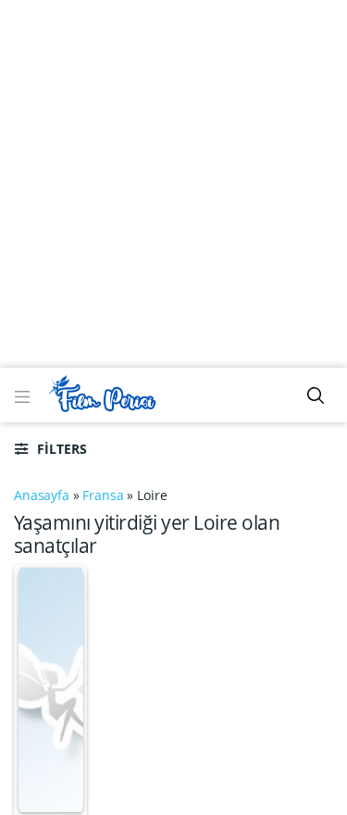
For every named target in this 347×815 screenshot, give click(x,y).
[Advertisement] (173, 183)
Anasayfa (41, 495)
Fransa (102, 495)
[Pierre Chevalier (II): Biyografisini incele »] (51, 688)
